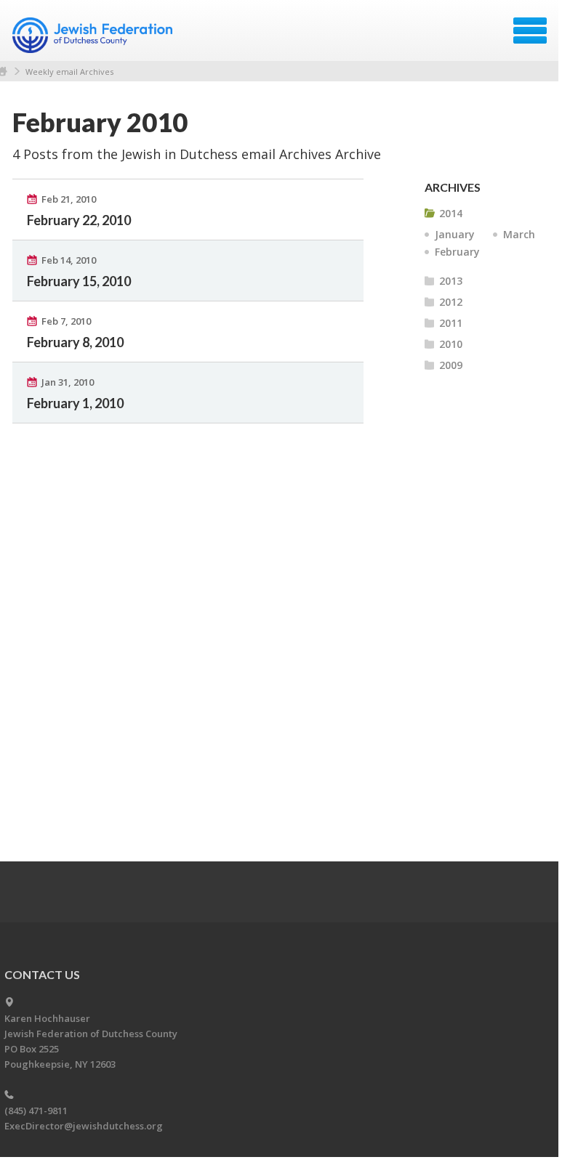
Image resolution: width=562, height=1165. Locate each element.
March (519, 234)
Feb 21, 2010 (68, 199)
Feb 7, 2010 (66, 321)
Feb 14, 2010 (68, 260)
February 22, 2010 (79, 220)
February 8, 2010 (75, 342)
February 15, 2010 (79, 281)
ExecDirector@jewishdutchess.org (83, 1125)
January (455, 234)
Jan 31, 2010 (67, 382)
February (457, 252)
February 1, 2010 (75, 403)
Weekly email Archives (69, 71)
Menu (530, 30)
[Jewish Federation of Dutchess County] (94, 35)
